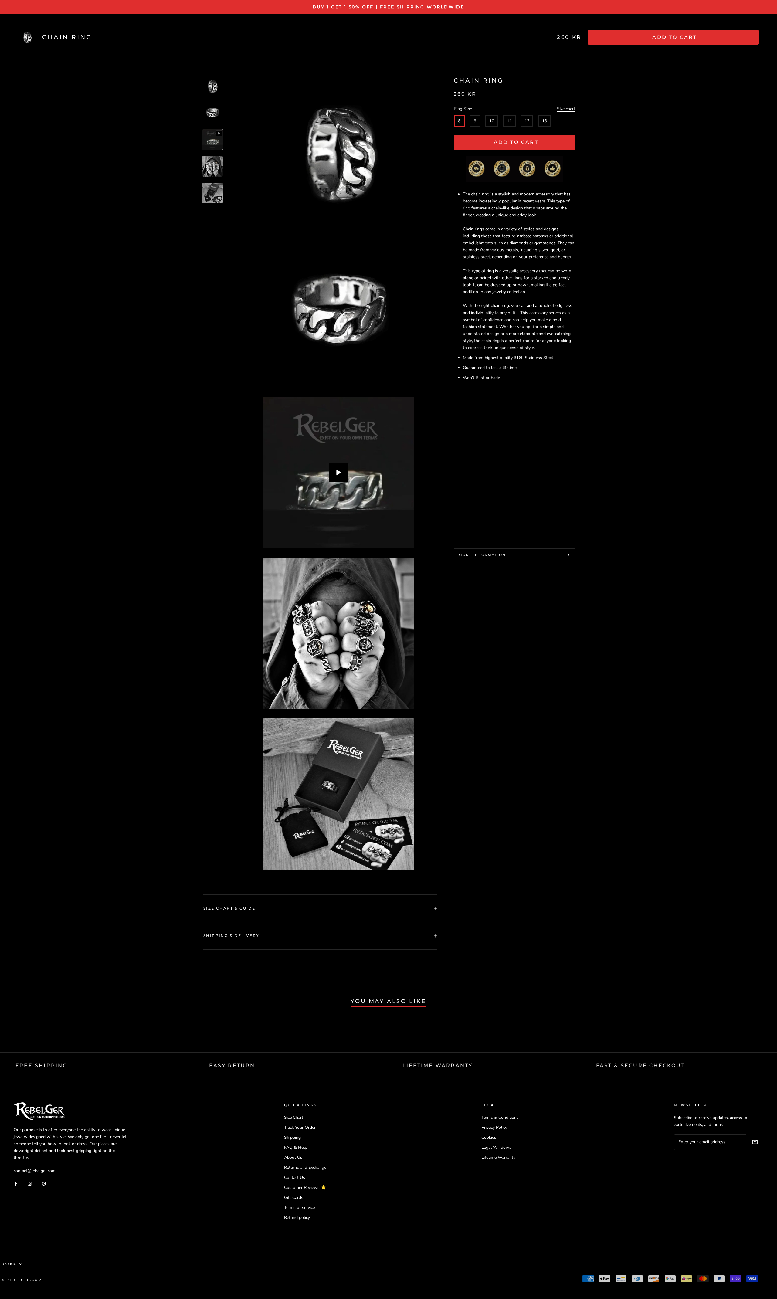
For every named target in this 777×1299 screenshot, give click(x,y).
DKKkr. (9, 1264)
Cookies (488, 1137)
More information (482, 555)
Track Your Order (300, 1127)
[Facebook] (16, 1183)
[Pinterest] (44, 1183)
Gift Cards (293, 1197)
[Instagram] (30, 1183)
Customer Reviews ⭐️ (305, 1187)
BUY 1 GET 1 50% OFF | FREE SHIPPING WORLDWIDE (388, 7)
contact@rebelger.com (35, 1171)
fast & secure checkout (640, 1065)
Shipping (292, 1137)
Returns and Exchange (305, 1167)
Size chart (566, 109)
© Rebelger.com (22, 1280)
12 (526, 121)
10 (491, 121)
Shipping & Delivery (231, 935)
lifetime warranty (437, 1065)
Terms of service (299, 1207)
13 (544, 121)
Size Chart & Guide (229, 908)
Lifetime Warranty (498, 1157)
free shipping (41, 1065)
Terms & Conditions (500, 1117)
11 (509, 121)
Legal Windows (496, 1147)
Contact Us (294, 1177)
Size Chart (293, 1117)
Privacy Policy (494, 1127)
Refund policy (297, 1217)
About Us (293, 1157)
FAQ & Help (295, 1147)
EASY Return (232, 1065)
